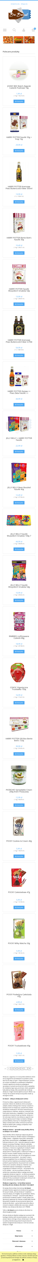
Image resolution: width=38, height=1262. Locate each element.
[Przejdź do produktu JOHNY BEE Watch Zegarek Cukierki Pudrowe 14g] (19, 71)
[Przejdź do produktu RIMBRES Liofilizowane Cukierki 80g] (19, 622)
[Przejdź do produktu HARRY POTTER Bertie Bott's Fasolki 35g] (19, 223)
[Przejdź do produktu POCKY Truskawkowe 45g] (19, 1031)
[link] (19, 40)
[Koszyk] (33, 30)
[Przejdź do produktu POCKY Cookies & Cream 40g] (19, 826)
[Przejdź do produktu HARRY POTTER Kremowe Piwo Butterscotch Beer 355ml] (19, 172)
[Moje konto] (23, 30)
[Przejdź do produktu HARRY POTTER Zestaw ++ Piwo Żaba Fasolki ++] (19, 376)
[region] (19, 40)
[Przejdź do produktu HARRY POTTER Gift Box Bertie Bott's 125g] (19, 724)
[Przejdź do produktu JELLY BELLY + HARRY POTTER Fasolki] (19, 425)
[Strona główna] (19, 15)
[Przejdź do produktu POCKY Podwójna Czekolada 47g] (19, 980)
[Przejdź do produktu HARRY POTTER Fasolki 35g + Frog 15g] (19, 122)
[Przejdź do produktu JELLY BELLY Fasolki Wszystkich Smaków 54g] (19, 570)
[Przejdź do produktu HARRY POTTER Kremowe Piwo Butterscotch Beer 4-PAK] (19, 325)
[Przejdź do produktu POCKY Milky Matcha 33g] (19, 929)
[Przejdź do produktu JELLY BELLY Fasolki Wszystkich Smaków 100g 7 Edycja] (19, 521)
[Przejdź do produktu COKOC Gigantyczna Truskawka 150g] (19, 673)
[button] (5, 30)
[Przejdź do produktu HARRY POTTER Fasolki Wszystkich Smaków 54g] (19, 274)
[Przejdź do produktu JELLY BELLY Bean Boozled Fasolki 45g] (19, 473)
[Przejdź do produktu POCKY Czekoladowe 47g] (19, 877)
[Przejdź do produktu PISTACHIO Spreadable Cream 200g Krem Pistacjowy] (19, 775)
